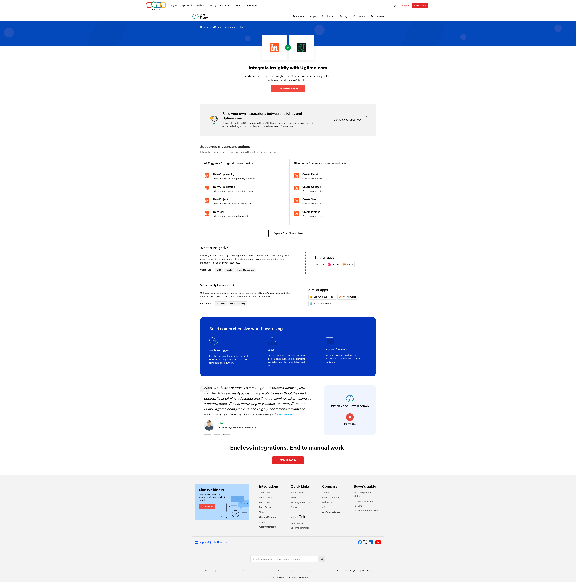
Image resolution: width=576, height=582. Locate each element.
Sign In (406, 5)
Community (297, 523)
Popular (229, 270)
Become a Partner (300, 527)
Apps (313, 16)
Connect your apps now (347, 119)
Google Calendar (268, 517)
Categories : (206, 270)
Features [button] (297, 16)
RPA (238, 5)
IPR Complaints (245, 571)
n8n (324, 507)
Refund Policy (305, 571)
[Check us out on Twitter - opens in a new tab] (365, 542)
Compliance (231, 571)
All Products (250, 5)
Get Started (420, 5)
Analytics (201, 5)
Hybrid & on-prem (363, 501)
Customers (359, 16)
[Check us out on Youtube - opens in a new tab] (378, 542)
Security (220, 571)
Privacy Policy (291, 571)
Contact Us (209, 571)
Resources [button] (376, 16)
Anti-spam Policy (261, 571)
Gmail (262, 512)
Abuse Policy (367, 571)
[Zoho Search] (395, 6)
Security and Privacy (301, 502)
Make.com (327, 502)
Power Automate (330, 497)
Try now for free (288, 88)
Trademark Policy (321, 571)
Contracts (226, 5)
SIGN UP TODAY (288, 460)
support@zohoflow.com (214, 542)
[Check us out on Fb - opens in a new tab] (360, 542)
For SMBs (359, 505)
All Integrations (267, 526)
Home (203, 27)
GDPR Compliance (352, 571)
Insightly (229, 27)
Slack (262, 522)
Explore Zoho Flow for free (288, 233)
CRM (219, 270)
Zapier (325, 492)
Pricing (343, 16)
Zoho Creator (266, 497)
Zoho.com (156, 6)
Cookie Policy (336, 571)
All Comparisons (331, 512)
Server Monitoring (237, 304)
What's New (297, 492)
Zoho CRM (264, 492)
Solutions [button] (327, 16)
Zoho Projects (266, 507)
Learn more (282, 414)
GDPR (294, 497)
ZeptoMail (186, 5)
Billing (213, 5)
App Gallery (215, 27)
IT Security (221, 304)
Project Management (245, 270)
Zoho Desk (264, 502)
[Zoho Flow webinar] (222, 502)
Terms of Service (277, 571)
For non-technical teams (366, 510)
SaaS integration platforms (362, 494)
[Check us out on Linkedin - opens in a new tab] (371, 542)
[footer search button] (322, 559)
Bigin (174, 5)
